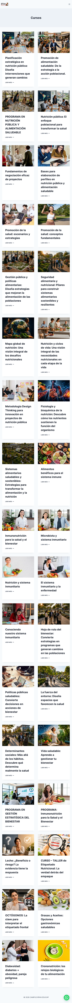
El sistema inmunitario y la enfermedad (51, 586)
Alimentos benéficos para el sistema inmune (52, 473)
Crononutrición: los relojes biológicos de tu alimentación (53, 970)
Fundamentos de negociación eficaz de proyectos (17, 175)
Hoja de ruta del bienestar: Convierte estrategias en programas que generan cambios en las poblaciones (53, 641)
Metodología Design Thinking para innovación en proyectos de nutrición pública (18, 414)
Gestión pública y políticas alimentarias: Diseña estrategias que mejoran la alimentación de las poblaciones (17, 288)
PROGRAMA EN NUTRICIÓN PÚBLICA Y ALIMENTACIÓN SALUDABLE (15, 124)
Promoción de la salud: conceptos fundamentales (52, 234)
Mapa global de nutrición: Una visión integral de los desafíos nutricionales (16, 351)
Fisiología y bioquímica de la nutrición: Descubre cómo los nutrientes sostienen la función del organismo (53, 418)
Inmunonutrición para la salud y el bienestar (16, 539)
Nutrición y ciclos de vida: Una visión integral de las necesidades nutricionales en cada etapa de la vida (53, 355)
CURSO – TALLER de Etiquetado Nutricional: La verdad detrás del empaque (53, 868)
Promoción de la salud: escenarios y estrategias (17, 234)
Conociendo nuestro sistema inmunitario (15, 633)
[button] (66, 997)
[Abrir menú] (69, 4)
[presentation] (18, 42)
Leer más (9, 82)
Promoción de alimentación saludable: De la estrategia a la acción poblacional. (53, 65)
